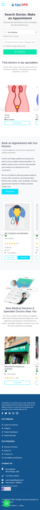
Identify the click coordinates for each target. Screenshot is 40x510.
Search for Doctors (11, 425)
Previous (3, 107)
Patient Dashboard (11, 432)
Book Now (23, 257)
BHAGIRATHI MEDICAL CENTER (14, 368)
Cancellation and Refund (13, 458)
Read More (10, 192)
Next (36, 107)
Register (7, 428)
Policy (22, 505)
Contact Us (8, 454)
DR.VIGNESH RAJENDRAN (16, 233)
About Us (7, 450)
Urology (7, 115)
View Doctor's (17, 123)
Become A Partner (11, 447)
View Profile (11, 257)
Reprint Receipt (10, 435)
